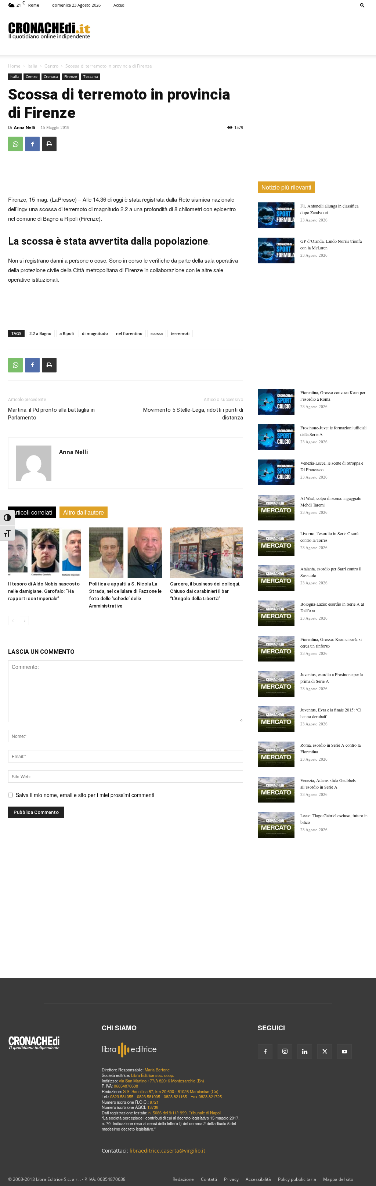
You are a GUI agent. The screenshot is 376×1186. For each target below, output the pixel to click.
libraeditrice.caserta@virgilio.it (167, 1150)
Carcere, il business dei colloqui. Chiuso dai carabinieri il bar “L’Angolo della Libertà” (205, 591)
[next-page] (24, 620)
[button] (362, 5)
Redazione (183, 1179)
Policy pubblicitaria (297, 1179)
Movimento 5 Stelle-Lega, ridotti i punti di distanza (193, 414)
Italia (32, 66)
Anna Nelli (24, 127)
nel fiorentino (129, 333)
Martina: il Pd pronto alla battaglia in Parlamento (51, 414)
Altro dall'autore (83, 512)
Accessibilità (258, 1179)
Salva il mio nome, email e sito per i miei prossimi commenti (85, 795)
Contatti (209, 1179)
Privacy (231, 1179)
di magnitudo (95, 333)
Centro (51, 66)
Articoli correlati (32, 512)
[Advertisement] (234, 30)
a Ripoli (66, 333)
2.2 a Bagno (40, 333)
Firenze (70, 76)
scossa (157, 333)
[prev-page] (12, 620)
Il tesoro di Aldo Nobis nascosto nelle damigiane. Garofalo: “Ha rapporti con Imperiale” (44, 591)
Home (14, 66)
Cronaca (51, 76)
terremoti (180, 333)
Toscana (90, 76)
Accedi (119, 5)
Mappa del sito (338, 1179)
